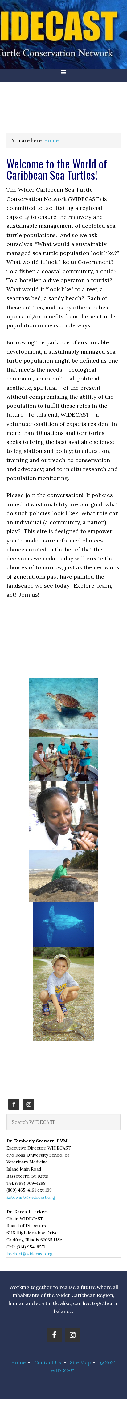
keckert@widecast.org (29, 1253)
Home (18, 1362)
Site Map (80, 1362)
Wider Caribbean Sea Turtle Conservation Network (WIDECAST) (63, 34)
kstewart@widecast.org (30, 1197)
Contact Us (47, 1362)
